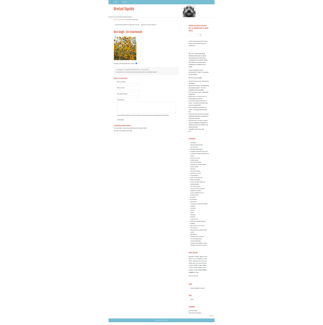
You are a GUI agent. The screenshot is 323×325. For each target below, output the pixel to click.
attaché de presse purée (195, 81)
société (195, 270)
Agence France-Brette (194, 85)
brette (191, 299)
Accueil (115, 19)
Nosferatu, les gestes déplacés (148, 24)
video (190, 129)
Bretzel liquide (124, 9)
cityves (192, 212)
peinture (144, 72)
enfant (190, 261)
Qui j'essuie (193, 142)
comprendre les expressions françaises (198, 114)
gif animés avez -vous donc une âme (198, 120)
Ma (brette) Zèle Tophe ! (196, 149)
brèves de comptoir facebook (197, 221)
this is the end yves (195, 186)
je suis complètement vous (197, 193)
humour (191, 265)
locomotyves (193, 199)
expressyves (193, 201)
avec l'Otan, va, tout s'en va (197, 225)
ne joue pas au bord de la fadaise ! (199, 203)
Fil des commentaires (195, 313)
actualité (196, 256)
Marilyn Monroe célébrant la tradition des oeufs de (127, 24)
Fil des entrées (194, 310)
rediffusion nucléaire (195, 190)
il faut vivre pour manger (195, 92)
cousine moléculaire (195, 241)
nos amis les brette (195, 171)
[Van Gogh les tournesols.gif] (125, 59)
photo (195, 267)
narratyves (193, 208)
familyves (192, 217)
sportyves (192, 169)
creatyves (192, 206)
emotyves (192, 214)
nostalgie (191, 267)
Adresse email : (121, 87)
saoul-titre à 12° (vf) (195, 173)
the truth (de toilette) (195, 162)
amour (194, 258)
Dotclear (165, 320)
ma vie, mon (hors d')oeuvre (197, 188)
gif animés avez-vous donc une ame (125, 72)
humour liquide (194, 166)
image (199, 265)
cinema (205, 258)
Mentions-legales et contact (197, 288)
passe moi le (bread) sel (196, 177)
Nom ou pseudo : (121, 81)
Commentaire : (121, 100)
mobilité (204, 265)
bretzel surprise (194, 160)
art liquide (192, 197)
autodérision (199, 258)
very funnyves (194, 147)
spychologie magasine (151, 72)
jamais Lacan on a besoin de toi (197, 96)
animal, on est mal (195, 158)
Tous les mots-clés (193, 276)
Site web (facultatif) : (122, 94)
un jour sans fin (121, 19)
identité (196, 265)
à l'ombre (197, 45)
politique (200, 267)
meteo (136, 72)
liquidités (192, 223)
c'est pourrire (193, 227)
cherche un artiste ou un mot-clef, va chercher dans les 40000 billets (198, 28)
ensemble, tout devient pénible (198, 164)
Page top (211, 315)
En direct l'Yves (194, 195)
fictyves (192, 210)
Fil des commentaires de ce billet (123, 130)
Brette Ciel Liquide (195, 179)
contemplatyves (194, 175)
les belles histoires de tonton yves (199, 151)
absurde (191, 256)
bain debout (193, 234)
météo (139, 72)
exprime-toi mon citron (199, 261)
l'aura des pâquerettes (196, 238)
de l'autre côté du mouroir (197, 236)
